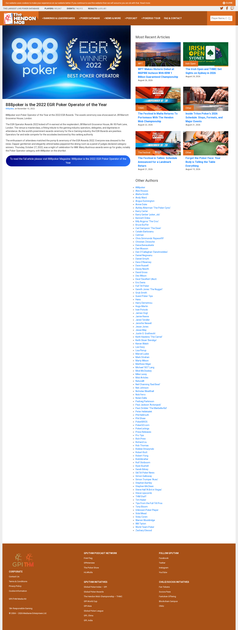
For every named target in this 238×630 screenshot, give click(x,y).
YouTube (163, 572)
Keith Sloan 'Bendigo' (146, 340)
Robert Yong (142, 455)
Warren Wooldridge (145, 520)
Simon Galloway (144, 476)
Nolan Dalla (141, 398)
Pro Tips (140, 435)
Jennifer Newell (144, 323)
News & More (113, 18)
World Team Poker (145, 527)
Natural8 (140, 381)
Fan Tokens (164, 587)
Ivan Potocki (142, 309)
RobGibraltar (142, 459)
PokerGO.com (142, 425)
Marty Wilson (142, 360)
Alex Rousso (142, 191)
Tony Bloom (142, 506)
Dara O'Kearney (143, 262)
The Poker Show (91, 567)
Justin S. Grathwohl (145, 333)
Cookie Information (18, 591)
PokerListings (142, 428)
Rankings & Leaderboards (59, 18)
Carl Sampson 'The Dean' (148, 228)
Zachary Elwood (144, 530)
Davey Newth (142, 269)
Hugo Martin (142, 306)
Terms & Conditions (18, 581)
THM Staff (141, 496)
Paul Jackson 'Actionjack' (148, 404)
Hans (138, 299)
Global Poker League (93, 611)
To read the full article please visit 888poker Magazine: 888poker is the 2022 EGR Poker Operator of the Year (68, 160)
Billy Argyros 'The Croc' (147, 221)
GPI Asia (88, 606)
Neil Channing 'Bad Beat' (148, 384)
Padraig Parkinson (145, 401)
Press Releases (143, 432)
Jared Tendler (143, 320)
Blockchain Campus (168, 601)
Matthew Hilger (143, 364)
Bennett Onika (143, 218)
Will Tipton (141, 523)
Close (228, 3)
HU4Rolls (88, 572)
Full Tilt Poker (142, 286)
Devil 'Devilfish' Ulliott (146, 279)
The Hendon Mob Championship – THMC (103, 596)
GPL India (88, 620)
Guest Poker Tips (144, 296)
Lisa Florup (141, 350)
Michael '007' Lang (145, 367)
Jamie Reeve (142, 316)
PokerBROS (141, 421)
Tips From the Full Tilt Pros (149, 503)
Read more (145, 3)
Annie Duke (141, 204)
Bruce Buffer (142, 224)
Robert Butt (141, 452)
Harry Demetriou (144, 303)
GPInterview (89, 563)
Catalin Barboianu (145, 231)
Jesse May (141, 330)
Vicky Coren (141, 517)
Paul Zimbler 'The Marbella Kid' (151, 408)
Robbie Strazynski (145, 449)
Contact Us (14, 576)
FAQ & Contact (173, 18)
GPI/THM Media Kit (17, 599)
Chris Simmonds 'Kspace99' (150, 238)
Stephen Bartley (144, 483)
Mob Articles (142, 377)
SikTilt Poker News (145, 472)
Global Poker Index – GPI (95, 587)
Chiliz (161, 606)
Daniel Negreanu (144, 255)
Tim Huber (141, 500)
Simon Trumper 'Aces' (147, 479)
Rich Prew (141, 438)
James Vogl (142, 313)
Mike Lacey (141, 374)
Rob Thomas (142, 445)
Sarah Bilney (142, 469)
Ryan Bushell (142, 466)
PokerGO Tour (151, 18)
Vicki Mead (141, 513)
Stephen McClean (145, 486)
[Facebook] (227, 9)
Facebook (164, 558)
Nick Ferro (141, 394)
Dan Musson (142, 248)
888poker (10, 109)
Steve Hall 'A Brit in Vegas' (149, 489)
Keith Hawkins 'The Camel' (149, 337)
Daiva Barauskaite (145, 245)
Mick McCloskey (144, 370)
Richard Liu (141, 442)
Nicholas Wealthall (145, 391)
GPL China (88, 615)
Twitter (162, 563)
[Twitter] (221, 9)
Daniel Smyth (142, 258)
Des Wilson (141, 275)
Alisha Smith (142, 194)
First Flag (88, 558)
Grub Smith (141, 292)
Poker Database (90, 18)
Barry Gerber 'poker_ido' (148, 214)
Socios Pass (165, 592)
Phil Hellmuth (142, 415)
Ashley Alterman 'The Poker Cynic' (153, 207)
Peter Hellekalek (144, 411)
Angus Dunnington (145, 201)
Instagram (163, 567)
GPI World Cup (90, 601)
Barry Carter (142, 211)
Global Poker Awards (94, 592)
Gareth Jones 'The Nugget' (149, 289)
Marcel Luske (142, 354)
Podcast (131, 18)
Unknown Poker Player (147, 510)
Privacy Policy (15, 586)
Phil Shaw (141, 418)
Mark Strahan (142, 357)
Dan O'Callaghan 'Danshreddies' (152, 252)
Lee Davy (140, 347)
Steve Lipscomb (144, 493)
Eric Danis (140, 282)
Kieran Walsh (142, 343)
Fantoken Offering (167, 596)
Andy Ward (141, 197)
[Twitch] (232, 9)
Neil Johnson (142, 387)
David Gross (141, 272)
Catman (140, 235)
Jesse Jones (142, 326)
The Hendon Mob (21, 18)
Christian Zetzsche (145, 241)
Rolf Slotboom (143, 462)
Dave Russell (142, 265)
